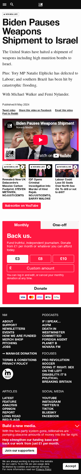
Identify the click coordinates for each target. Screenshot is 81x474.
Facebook (50, 416)
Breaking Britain (56, 382)
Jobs (6, 347)
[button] (5, 4)
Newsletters (13, 329)
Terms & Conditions (19, 360)
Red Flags (11, 420)
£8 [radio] (40, 258)
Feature (9, 402)
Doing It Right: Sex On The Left (58, 369)
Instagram (51, 402)
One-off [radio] (60, 225)
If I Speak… (51, 321)
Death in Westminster (53, 330)
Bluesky (49, 412)
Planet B (49, 343)
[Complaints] (7, 374)
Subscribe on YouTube (21, 206)
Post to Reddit (10, 113)
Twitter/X (50, 405)
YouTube (49, 398)
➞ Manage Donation (19, 353)
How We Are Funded (19, 336)
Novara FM (51, 347)
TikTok (48, 409)
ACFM (46, 325)
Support (9, 325)
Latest (8, 398)
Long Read (11, 416)
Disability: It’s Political (54, 376)
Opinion (8, 409)
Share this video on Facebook (35, 110)
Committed (51, 336)
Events (8, 332)
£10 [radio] (63, 258)
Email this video (64, 110)
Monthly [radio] (21, 225)
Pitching (9, 343)
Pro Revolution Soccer (56, 362)
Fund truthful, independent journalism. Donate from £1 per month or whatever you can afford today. (39, 246)
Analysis (9, 405)
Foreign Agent (55, 339)
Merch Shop (12, 339)
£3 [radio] (17, 258)
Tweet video (8, 110)
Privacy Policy (15, 364)
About (7, 321)
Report (8, 412)
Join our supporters (19, 450)
